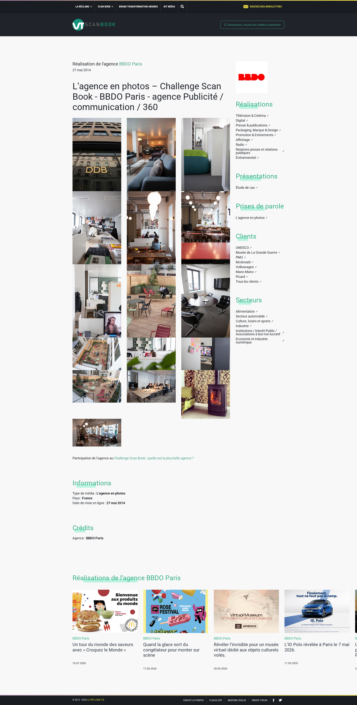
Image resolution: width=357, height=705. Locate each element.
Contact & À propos (193, 700)
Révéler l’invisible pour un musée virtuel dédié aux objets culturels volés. (246, 650)
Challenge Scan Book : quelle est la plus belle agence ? (154, 458)
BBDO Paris (130, 64)
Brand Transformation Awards (138, 6)
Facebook (274, 700)
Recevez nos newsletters (266, 6)
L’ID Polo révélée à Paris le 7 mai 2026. (316, 647)
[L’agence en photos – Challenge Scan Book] (97, 154)
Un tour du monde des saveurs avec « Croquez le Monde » (103, 647)
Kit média (169, 6)
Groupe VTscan (259, 700)
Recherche (182, 7)
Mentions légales (237, 700)
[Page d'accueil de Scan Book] (94, 25)
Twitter (280, 700)
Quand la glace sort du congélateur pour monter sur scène (171, 650)
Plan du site (215, 700)
